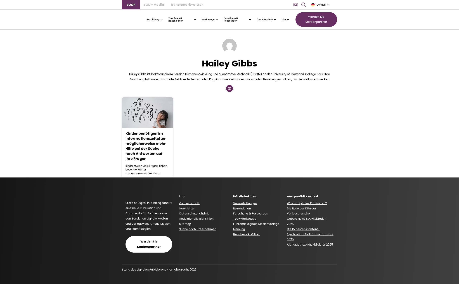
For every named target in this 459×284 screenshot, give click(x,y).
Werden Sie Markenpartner (316, 19)
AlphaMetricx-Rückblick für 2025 (310, 245)
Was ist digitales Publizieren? (307, 203)
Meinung (239, 229)
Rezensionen (242, 208)
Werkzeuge (208, 19)
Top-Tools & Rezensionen (175, 19)
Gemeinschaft (265, 19)
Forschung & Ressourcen (231, 19)
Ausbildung (152, 19)
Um (284, 19)
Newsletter (187, 208)
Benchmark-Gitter (187, 4)
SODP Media (154, 4)
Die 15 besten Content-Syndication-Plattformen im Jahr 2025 (310, 234)
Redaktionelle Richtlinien (196, 219)
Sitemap (185, 224)
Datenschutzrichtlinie (194, 213)
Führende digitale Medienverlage (256, 224)
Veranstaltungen (245, 203)
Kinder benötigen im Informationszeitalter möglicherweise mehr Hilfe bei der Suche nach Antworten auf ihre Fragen (146, 146)
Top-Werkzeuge (244, 219)
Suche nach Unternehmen (197, 229)
